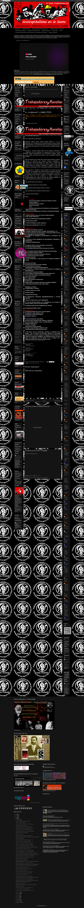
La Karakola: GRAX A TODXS (34, 363)
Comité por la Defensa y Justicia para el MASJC (66, 342)
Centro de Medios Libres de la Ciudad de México (66, 323)
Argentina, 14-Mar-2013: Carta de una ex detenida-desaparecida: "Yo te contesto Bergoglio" (18, 295)
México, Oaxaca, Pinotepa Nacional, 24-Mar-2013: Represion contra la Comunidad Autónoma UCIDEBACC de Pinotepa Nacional (18, 280)
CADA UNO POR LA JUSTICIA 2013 (22, 832)
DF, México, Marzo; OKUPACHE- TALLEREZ (18, 337)
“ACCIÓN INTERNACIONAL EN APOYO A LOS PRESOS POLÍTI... (27, 847)
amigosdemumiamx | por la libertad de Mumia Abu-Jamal (66, 263)
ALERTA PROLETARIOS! (66, 250)
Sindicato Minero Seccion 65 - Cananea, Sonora (66, 552)
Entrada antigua (57, 400)
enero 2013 (18, 819)
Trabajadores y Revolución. (53, 32)
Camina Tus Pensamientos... (66, 312)
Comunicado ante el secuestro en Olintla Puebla (24, 873)
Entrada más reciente (29, 400)
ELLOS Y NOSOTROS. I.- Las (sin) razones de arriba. (25, 851)
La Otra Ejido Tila (66, 413)
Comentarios (67, 209)
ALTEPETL (66, 257)
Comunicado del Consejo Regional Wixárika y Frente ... (25, 890)
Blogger (45, 905)
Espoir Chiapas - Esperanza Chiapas (66, 367)
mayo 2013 (18, 896)
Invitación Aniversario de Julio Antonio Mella (23, 841)
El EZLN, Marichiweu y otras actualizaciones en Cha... (25, 857)
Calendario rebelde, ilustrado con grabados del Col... (24, 868)
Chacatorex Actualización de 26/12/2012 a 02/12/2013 (25, 831)
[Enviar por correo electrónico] (49, 361)
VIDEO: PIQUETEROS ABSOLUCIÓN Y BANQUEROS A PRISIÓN (27, 854)
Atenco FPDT (37, 475)
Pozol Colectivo (65, 514)
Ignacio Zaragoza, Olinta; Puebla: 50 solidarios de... (24, 871)
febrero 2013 (18, 892)
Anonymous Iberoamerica (66, 269)
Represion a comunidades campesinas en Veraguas (24, 844)
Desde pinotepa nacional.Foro (48, 849)
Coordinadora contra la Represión (20, 30)
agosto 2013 (18, 900)
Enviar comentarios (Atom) (45, 403)
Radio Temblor (65, 522)
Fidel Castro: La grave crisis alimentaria (54, 819)
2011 (16, 815)
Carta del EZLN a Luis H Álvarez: (21, 825)
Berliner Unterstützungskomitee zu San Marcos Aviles (66, 301)
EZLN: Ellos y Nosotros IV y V (21, 883)
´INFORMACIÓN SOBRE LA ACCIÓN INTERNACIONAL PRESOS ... (27, 861)
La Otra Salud (65, 417)
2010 (16, 814)
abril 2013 (18, 895)
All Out (65, 254)
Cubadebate (66, 362)
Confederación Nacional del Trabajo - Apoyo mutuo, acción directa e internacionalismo (66, 351)
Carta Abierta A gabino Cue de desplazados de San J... (25, 828)
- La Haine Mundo (66, 231)
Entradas (66, 207)
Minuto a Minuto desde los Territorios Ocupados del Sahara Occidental (66, 452)
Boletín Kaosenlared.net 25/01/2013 (22, 867)
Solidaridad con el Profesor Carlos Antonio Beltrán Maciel (57, 809)
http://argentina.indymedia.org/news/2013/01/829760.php (34, 340)
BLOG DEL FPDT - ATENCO (66, 307)
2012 (16, 817)
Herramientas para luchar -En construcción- (57, 28)
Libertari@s (66, 436)
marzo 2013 (18, 893)
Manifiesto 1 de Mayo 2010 (46, 30)
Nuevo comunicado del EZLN (20, 822)
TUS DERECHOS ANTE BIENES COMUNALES (24, 826)
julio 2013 (17, 899)
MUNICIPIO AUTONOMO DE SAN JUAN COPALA (66, 466)
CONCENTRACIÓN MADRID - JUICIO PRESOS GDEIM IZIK (26, 884)
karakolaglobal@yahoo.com (29, 356)
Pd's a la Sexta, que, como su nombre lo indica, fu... (24, 887)
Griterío (65, 400)
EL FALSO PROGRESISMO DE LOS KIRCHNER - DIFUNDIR (26, 852)
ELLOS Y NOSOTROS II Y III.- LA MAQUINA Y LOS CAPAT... (26, 865)
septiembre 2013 (19, 902)
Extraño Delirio (65, 372)
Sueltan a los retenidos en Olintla (21, 874)
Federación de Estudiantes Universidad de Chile (66, 378)
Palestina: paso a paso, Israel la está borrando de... (24, 835)
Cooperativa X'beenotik (66, 358)
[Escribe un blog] (50, 361)
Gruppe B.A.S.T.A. (66, 404)
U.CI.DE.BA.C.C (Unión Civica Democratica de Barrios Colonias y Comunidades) (66, 587)
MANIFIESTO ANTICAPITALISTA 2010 (34, 30)
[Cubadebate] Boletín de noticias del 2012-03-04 (51, 829)
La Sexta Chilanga (65, 421)
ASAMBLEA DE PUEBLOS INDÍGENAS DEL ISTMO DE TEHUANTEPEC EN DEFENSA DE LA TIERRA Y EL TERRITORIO (66, 284)
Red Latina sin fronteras (66, 536)
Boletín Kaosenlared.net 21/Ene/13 (21, 858)
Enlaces (61, 30)
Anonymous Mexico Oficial (66, 274)
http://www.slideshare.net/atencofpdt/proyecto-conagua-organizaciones (37, 477)
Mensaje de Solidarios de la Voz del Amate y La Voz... (25, 839)
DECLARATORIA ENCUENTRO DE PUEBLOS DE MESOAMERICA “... (28, 864)
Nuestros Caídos (55, 30)
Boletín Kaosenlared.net (20, 838)
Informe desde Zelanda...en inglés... (49, 841)
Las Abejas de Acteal (66, 433)
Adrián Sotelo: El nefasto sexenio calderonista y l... (24, 829)
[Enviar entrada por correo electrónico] (47, 361)
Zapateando (66, 619)
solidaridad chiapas (66, 564)
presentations (31, 475)
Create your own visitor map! (35, 802)
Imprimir (26, 359)
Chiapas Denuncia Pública (65, 336)
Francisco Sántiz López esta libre (21, 870)
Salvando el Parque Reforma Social (66, 541)
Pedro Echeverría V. (66, 509)
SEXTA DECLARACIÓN (26, 28)
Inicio (44, 400)
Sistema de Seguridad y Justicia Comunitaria (66, 559)
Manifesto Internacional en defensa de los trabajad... (24, 878)
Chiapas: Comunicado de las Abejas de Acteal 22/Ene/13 (25, 855)
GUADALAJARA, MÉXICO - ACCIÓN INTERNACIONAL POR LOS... (27, 880)
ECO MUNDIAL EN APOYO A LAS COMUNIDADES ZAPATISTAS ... (27, 877)
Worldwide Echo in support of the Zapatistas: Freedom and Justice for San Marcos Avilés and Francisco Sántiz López (66, 610)
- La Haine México (66, 236)
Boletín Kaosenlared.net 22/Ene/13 (21, 860)
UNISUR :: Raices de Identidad (66, 595)
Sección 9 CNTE (65, 547)
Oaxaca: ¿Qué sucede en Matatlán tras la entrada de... (25, 842)
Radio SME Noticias (66, 518)
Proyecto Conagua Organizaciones (31, 453)
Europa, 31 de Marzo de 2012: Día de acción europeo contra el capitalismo (18, 341)
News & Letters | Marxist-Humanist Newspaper (66, 480)
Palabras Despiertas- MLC (66, 504)
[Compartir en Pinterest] (53, 361)
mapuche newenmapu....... (66, 440)
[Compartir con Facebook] (52, 361)
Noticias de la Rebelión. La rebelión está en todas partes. (66, 487)
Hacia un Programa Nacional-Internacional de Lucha (40, 28)
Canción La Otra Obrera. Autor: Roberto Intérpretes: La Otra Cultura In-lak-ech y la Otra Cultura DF (41, 89)
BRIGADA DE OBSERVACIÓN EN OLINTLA (23, 881)
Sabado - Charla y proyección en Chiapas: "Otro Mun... (25, 845)
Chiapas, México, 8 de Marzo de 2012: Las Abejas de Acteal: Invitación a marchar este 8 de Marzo (18, 332)
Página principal (17, 28)
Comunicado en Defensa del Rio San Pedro (23, 821)
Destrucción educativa (19, 834)
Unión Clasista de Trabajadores (66, 601)
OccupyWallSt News (66, 493)
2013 (16, 818)
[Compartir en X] (51, 361)
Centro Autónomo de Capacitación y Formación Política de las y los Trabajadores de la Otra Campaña (31, 32)
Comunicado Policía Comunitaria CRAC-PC (23, 848)
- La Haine (66, 227)
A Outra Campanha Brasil (66, 240)
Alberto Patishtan (65, 245)
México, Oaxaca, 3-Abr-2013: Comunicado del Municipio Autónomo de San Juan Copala (18, 273)
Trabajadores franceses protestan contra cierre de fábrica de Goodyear (55, 838)
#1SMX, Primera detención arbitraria (49, 815)
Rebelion (65, 532)
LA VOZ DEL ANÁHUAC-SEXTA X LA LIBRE (66, 427)
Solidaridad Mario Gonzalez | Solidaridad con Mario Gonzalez (66, 570)
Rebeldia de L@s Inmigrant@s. (66, 528)
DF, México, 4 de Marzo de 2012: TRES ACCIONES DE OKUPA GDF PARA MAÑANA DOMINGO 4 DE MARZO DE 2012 (18, 310)
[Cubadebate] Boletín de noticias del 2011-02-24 (51, 845)
